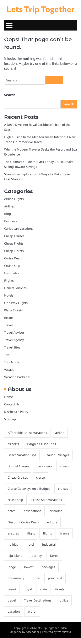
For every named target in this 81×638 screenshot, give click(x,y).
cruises (63, 488)
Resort (8, 317)
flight (31, 533)
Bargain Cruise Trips (41, 444)
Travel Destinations (37, 600)
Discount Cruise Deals (23, 522)
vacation (14, 611)
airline (59, 433)
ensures (13, 533)
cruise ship (15, 500)
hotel (30, 544)
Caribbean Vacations (18, 228)
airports (13, 444)
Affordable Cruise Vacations (27, 433)
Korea (54, 555)
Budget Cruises (18, 466)
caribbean (45, 466)
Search (9, 95)
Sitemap (10, 419)
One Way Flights (16, 303)
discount (55, 511)
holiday (13, 544)
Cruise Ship (12, 266)
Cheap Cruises (14, 236)
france (64, 533)
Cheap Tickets (14, 251)
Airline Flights (14, 199)
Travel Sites (12, 347)
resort (12, 589)
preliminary (16, 578)
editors (52, 522)
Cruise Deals (13, 258)
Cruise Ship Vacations (46, 500)
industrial (49, 544)
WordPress (64, 632)
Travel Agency (14, 340)
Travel (8, 325)
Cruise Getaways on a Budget (29, 488)
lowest (28, 567)
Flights (9, 280)
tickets (59, 589)
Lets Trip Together (40, 9)
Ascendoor (32, 632)
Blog (7, 214)
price (36, 578)
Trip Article (11, 362)
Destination (12, 273)
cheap (64, 466)
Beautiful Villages (56, 455)
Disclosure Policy (16, 412)
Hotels (8, 295)
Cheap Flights (13, 243)
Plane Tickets (13, 310)
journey (36, 555)
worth (32, 611)
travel (12, 600)
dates (11, 511)
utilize (64, 600)
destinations (32, 511)
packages (48, 567)
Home (8, 397)
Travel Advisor (14, 332)
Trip (7, 355)
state (43, 589)
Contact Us (12, 404)
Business (10, 221)
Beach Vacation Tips (22, 455)
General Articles (15, 288)
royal (28, 589)
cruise (40, 477)
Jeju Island (15, 555)
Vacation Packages (17, 377)
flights (47, 533)
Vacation (10, 369)
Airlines (9, 206)
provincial (55, 578)
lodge (12, 567)
